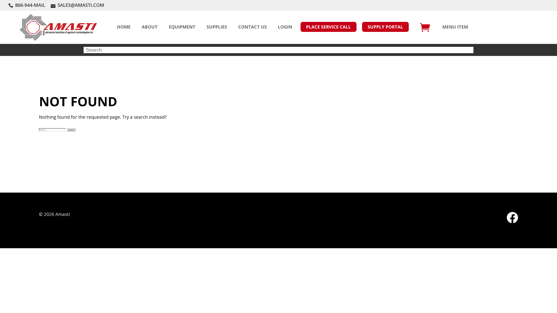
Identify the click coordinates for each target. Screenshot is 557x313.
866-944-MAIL (30, 5)
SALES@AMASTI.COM (81, 5)
